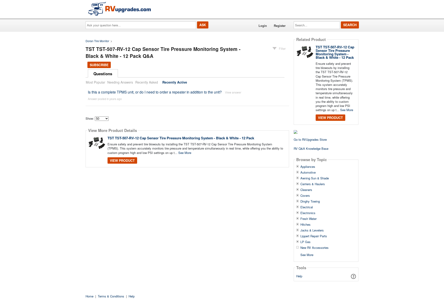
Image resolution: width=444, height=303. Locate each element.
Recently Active (174, 82)
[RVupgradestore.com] (120, 8)
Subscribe (99, 64)
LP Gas (305, 242)
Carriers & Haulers (312, 184)
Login (263, 25)
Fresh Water (308, 218)
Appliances (307, 166)
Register (280, 25)
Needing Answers (120, 82)
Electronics (307, 213)
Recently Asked (146, 82)
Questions (102, 73)
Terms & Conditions (111, 296)
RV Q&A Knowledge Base (311, 148)
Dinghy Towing (310, 201)
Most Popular (95, 82)
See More (184, 152)
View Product (122, 160)
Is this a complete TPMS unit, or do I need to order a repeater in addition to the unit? (155, 91)
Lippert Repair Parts (313, 236)
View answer (233, 92)
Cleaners (306, 189)
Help (299, 276)
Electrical (306, 207)
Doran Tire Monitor (97, 41)
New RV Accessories (314, 247)
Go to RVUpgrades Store (310, 139)
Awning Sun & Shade (314, 178)
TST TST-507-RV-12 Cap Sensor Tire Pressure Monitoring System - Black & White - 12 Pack (181, 138)
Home (89, 296)
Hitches (305, 224)
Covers (305, 195)
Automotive (308, 172)
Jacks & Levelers (312, 230)
